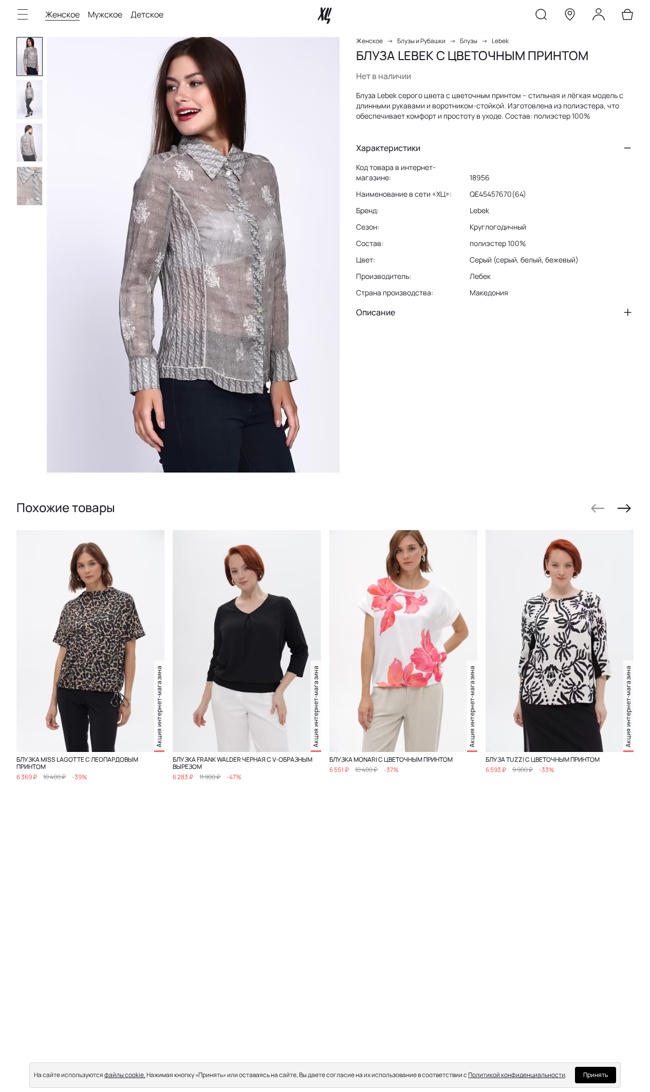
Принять (595, 1074)
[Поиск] (541, 16)
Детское (147, 14)
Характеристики (388, 148)
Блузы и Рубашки (421, 40)
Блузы (468, 40)
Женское (62, 14)
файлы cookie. (124, 1074)
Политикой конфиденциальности (516, 1074)
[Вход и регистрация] (598, 16)
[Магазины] (570, 16)
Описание (375, 312)
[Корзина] (627, 16)
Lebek (500, 40)
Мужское (105, 14)
